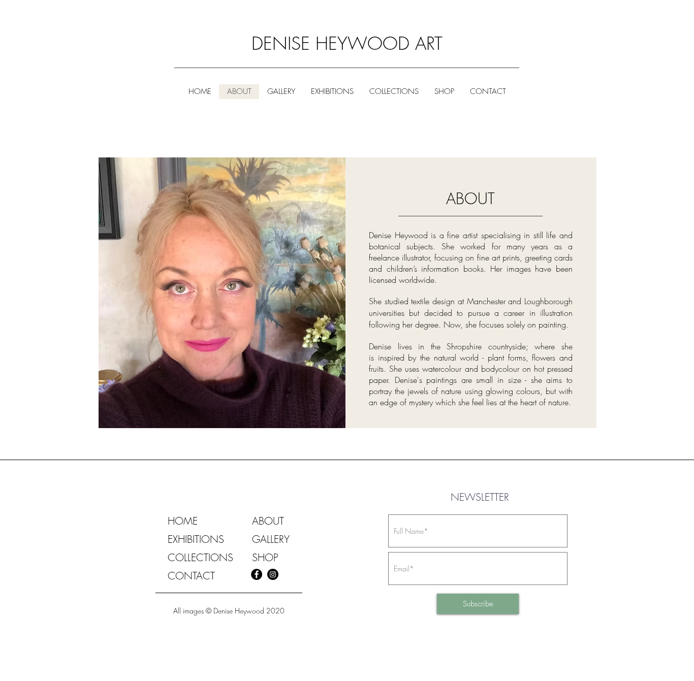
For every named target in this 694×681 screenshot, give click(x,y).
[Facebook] (256, 574)
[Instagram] (272, 574)
